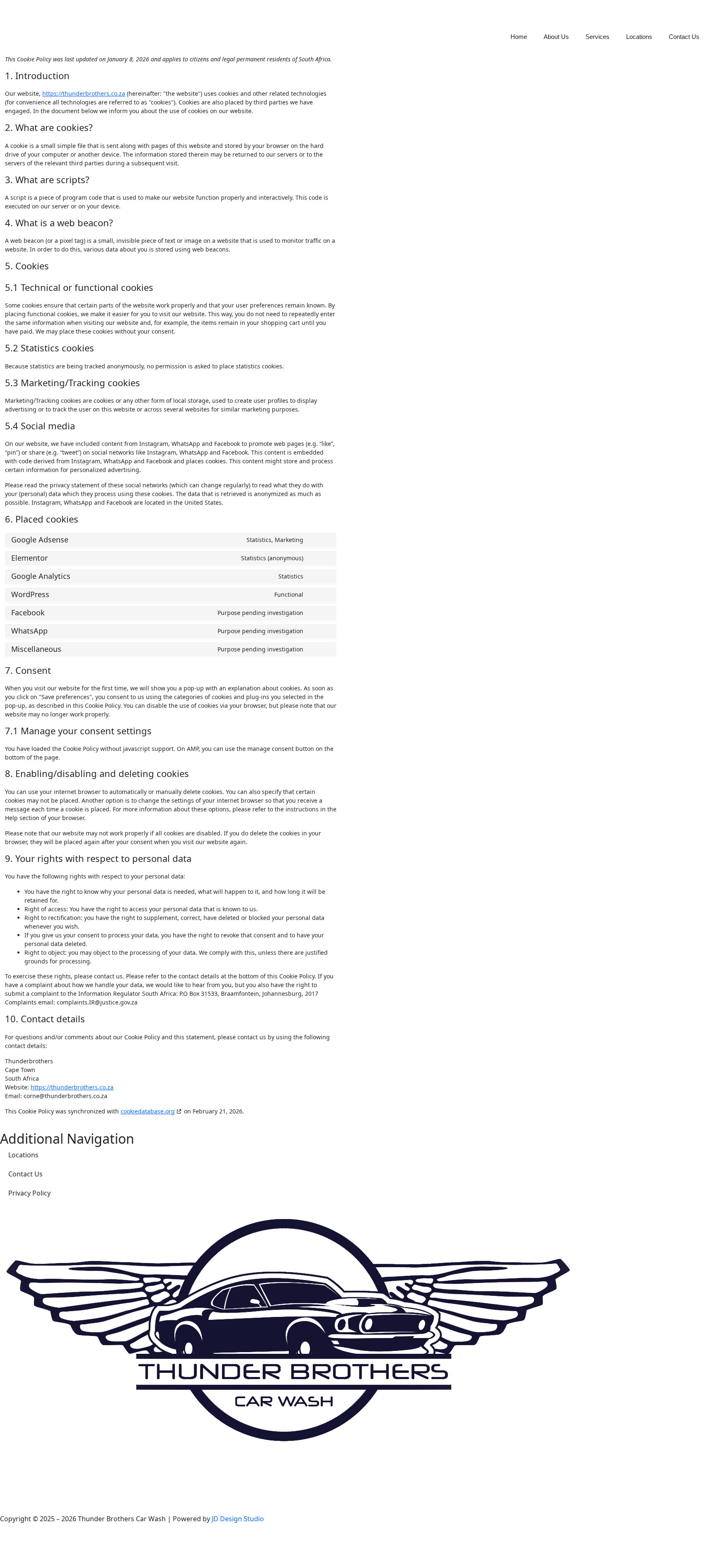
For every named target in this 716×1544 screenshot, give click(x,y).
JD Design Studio (238, 1518)
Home (518, 36)
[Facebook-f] (10, 1467)
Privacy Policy (29, 1193)
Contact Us (684, 36)
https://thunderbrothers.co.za (83, 93)
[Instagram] (32, 1467)
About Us (556, 36)
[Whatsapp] (55, 1467)
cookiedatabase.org (148, 1111)
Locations (639, 36)
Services (597, 36)
